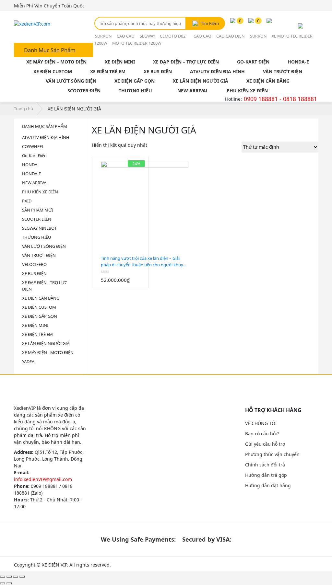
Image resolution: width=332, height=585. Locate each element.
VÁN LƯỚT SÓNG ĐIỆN (71, 81)
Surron (258, 36)
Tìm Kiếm (210, 23)
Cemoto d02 (173, 36)
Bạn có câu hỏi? (262, 433)
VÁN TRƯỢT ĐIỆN (282, 71)
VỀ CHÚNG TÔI (261, 423)
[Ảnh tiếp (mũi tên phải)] (9, 583)
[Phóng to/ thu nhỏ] (22, 577)
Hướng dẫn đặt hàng (268, 485)
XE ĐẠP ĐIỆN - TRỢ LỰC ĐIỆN (44, 286)
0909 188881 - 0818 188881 (280, 99)
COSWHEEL (33, 146)
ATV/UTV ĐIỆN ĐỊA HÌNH (217, 71)
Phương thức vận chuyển (272, 454)
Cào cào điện (230, 36)
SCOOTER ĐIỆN (84, 90)
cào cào (202, 36)
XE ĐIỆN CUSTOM (52, 71)
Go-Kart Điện (34, 155)
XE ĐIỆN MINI (120, 62)
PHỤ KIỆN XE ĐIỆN (247, 90)
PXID (26, 201)
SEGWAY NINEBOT (39, 228)
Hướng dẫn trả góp (266, 475)
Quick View (124, 284)
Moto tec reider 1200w (136, 43)
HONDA (29, 164)
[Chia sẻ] (9, 577)
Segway (148, 36)
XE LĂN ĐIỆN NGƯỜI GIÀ (200, 81)
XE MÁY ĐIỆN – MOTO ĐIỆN (56, 62)
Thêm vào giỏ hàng (116, 284)
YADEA (28, 361)
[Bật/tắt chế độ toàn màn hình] (15, 577)
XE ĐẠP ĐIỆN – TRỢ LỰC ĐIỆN (186, 62)
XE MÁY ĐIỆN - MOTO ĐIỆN (48, 352)
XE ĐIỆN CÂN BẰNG (268, 81)
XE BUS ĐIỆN (158, 71)
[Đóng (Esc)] (2, 577)
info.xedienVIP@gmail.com (43, 479)
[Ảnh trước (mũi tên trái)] (2, 583)
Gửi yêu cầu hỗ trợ (265, 444)
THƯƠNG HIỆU (135, 90)
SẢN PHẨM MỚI (37, 210)
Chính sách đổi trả (265, 465)
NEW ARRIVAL (192, 90)
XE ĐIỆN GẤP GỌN (134, 81)
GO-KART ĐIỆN (253, 62)
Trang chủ (23, 108)
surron (103, 36)
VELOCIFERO (34, 264)
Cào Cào (126, 36)
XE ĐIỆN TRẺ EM (107, 71)
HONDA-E (298, 62)
